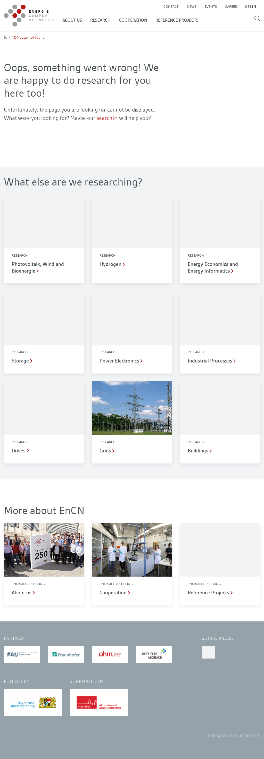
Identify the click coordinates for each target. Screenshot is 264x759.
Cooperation (133, 20)
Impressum (250, 735)
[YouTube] (208, 652)
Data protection (222, 735)
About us (72, 20)
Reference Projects (177, 20)
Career (231, 6)
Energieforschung (28, 583)
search (104, 118)
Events (211, 6)
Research (100, 20)
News (191, 6)
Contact (171, 6)
